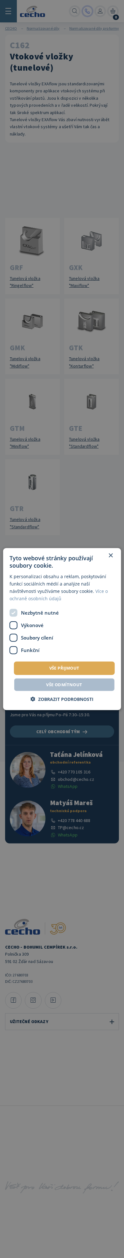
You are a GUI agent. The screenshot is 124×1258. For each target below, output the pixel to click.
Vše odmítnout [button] (64, 684)
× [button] (110, 555)
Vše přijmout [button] (64, 668)
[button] (62, 699)
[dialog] (62, 629)
